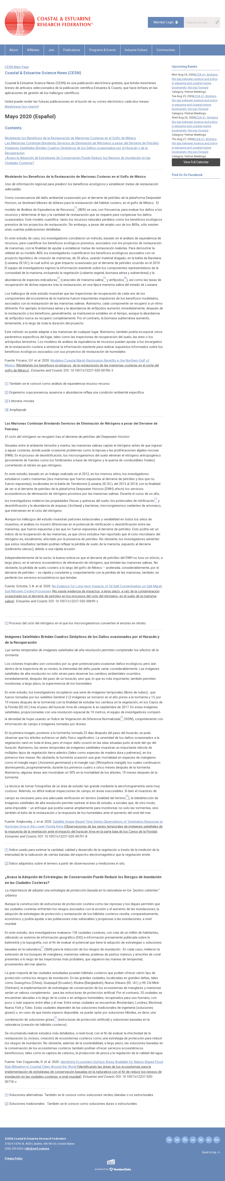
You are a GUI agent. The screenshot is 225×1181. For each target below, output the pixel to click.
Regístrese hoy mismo (21, 107)
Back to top (209, 1152)
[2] (6, 392)
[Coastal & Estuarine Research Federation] (49, 35)
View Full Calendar (196, 162)
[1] (6, 384)
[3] (6, 401)
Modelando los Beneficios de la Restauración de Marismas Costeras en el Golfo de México (70, 138)
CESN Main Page (17, 67)
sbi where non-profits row (116, 1161)
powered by (102, 1169)
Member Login (164, 22)
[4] (6, 410)
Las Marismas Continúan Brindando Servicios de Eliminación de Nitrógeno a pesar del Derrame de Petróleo (82, 143)
